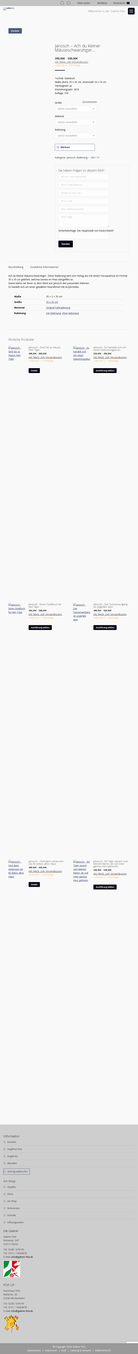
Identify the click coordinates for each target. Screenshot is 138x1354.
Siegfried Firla (14, 1149)
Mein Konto (83, 3)
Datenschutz (34, 1350)
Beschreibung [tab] (15, 267)
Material (59, 116)
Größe (58, 102)
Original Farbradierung (58, 307)
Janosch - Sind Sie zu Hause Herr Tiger (44, 348)
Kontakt (11, 1215)
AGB (63, 1350)
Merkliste (102, 3)
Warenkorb (120, 3)
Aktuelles (12, 1163)
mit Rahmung (53, 313)
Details (34, 371)
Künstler (11, 1142)
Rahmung (60, 129)
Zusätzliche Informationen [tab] (44, 267)
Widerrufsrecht (103, 1350)
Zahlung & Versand (80, 1350)
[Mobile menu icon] (131, 11)
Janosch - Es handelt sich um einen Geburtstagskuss (109, 348)
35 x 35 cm (52, 302)
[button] (75, 147)
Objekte (11, 1187)
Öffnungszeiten (15, 1222)
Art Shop (12, 1201)
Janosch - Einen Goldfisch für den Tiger (45, 605)
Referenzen (13, 1208)
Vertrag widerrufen (17, 1171)
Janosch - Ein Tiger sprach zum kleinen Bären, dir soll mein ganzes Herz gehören (110, 864)
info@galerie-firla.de (22, 1256)
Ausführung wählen (105, 371)
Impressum (51, 1350)
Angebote (12, 1156)
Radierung (82, 157)
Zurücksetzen (89, 101)
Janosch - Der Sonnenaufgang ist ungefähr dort (110, 605)
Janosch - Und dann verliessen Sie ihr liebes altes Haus (46, 862)
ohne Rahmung (70, 313)
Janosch (71, 157)
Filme (10, 1194)
